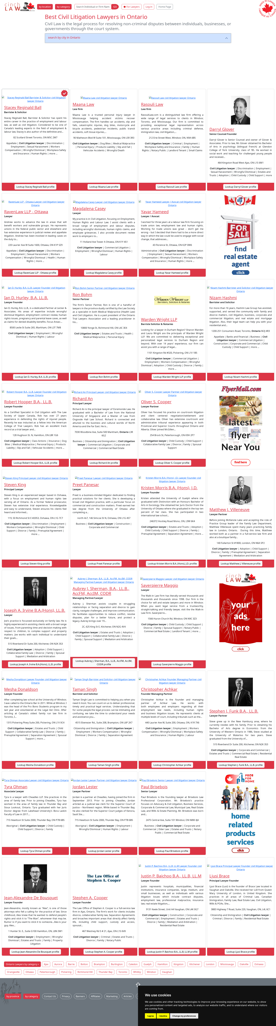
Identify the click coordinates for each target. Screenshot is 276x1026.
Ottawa (30, 972)
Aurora (58, 964)
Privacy (66, 996)
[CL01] (240, 613)
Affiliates (95, 996)
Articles (128, 996)
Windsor (151, 972)
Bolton (84, 964)
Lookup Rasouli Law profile (172, 186)
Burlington (117, 964)
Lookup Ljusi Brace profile (241, 951)
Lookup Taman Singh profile (104, 765)
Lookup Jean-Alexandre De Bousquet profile (35, 951)
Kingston (178, 964)
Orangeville (13, 972)
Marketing (112, 996)
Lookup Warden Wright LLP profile (172, 376)
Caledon (133, 964)
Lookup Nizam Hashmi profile (241, 376)
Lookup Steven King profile (35, 563)
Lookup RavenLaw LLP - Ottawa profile (35, 272)
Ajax (46, 964)
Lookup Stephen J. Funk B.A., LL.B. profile (241, 765)
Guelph (148, 964)
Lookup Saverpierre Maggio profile (172, 664)
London (210, 964)
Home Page (164, 6)
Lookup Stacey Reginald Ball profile (35, 186)
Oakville (244, 964)
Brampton (99, 964)
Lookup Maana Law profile (103, 186)
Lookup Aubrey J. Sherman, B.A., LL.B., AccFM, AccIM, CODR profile (104, 662)
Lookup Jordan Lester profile (103, 851)
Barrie (71, 964)
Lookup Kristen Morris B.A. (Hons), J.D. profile (172, 563)
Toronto (122, 972)
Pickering (66, 972)
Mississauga (227, 964)
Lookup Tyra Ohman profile (35, 851)
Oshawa (258, 964)
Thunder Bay (105, 972)
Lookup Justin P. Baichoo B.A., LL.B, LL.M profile (172, 951)
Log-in (149, 6)
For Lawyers (133, 6)
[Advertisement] (138, 65)
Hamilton (163, 964)
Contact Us (50, 996)
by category (63, 6)
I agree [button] (150, 1016)
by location (45, 6)
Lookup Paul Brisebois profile (172, 851)
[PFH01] (240, 814)
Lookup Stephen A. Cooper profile (103, 951)
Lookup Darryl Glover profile (240, 186)
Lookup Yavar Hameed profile (172, 272)
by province (12, 996)
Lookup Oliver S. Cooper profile (172, 462)
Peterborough (47, 972)
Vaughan (167, 972)
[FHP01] (240, 236)
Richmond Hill (85, 972)
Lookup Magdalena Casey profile (104, 272)
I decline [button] (163, 1016)
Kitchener (194, 964)
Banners (80, 996)
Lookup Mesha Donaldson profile (35, 765)
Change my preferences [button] (184, 1016)
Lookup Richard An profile (104, 462)
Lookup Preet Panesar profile (104, 563)
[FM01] (240, 426)
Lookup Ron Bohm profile (104, 376)
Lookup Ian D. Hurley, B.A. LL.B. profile (35, 376)
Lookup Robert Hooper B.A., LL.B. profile (35, 462)
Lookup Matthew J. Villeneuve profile (240, 563)
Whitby (137, 972)
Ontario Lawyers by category (21, 964)
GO (115, 6)
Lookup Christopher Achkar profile (172, 765)
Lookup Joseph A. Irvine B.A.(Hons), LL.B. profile (35, 664)
